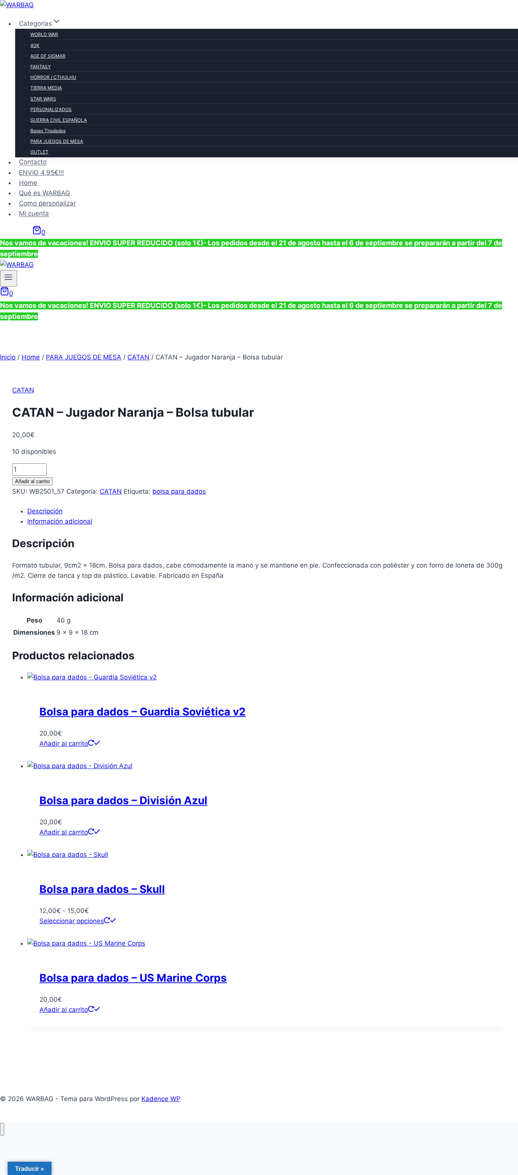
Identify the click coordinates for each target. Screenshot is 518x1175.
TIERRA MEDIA (46, 88)
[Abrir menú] (8, 278)
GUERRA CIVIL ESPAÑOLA (58, 120)
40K (34, 45)
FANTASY (40, 66)
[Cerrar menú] (2, 1129)
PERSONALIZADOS (51, 109)
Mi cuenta (34, 214)
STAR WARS (43, 99)
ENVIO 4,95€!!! (41, 172)
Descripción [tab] (45, 511)
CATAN (23, 390)
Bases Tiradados (48, 130)
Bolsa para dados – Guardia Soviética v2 (142, 711)
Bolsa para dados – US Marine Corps (133, 977)
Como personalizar (47, 203)
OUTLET (39, 152)
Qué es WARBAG (44, 193)
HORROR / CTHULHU (53, 77)
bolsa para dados (179, 491)
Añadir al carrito (32, 481)
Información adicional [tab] (59, 521)
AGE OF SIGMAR (48, 56)
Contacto (33, 162)
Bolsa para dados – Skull (102, 889)
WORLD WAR (44, 34)
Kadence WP (161, 1099)
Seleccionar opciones (71, 921)
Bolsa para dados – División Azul (123, 800)
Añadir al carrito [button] (63, 743)
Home (28, 183)
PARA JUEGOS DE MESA (56, 141)
